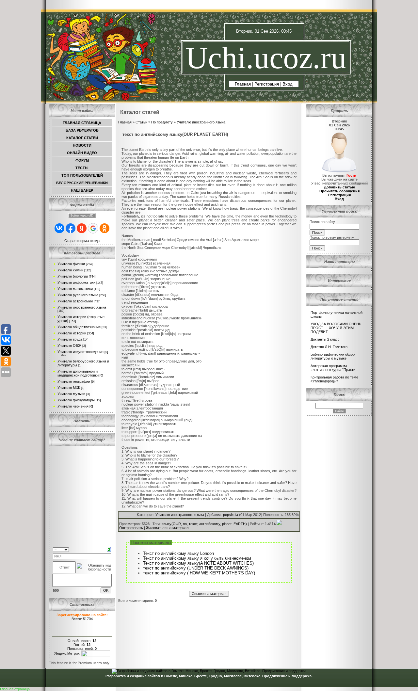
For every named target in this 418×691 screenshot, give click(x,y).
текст (193, 524)
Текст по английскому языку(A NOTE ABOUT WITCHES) (198, 563)
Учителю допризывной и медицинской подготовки (78, 373)
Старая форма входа (82, 241)
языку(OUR (171, 524)
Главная (243, 84)
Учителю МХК (68, 388)
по (185, 524)
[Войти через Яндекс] (82, 228)
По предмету (162, 122)
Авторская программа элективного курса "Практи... (334, 368)
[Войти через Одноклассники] (104, 228)
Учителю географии (73, 381)
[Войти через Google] (93, 228)
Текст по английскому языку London (178, 553)
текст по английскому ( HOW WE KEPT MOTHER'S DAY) (199, 572)
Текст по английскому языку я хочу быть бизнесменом (197, 558)
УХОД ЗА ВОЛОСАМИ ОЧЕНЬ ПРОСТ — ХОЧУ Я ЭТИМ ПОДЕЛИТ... (336, 328)
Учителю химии (70, 270)
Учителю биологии (72, 276)
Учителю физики (71, 264)
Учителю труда (69, 339)
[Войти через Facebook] (70, 228)
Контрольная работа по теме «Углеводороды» (334, 379)
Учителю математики (75, 289)
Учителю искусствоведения (80, 352)
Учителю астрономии (75, 301)
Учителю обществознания (79, 327)
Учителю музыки (71, 394)
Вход (287, 84)
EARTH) (240, 524)
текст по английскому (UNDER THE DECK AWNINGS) (196, 568)
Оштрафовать (131, 528)
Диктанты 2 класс (325, 339)
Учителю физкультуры (76, 400)
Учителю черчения (72, 406)
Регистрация (266, 84)
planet (227, 524)
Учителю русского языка (77, 295)
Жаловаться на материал (167, 528)
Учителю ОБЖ (69, 345)
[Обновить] (109, 549)
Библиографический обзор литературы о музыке (333, 356)
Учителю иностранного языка (81, 307)
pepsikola (230, 515)
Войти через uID (82, 215)
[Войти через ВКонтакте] (59, 228)
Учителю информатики (76, 282)
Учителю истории (71, 333)
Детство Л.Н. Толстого (329, 347)
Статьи (141, 122)
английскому (209, 524)
